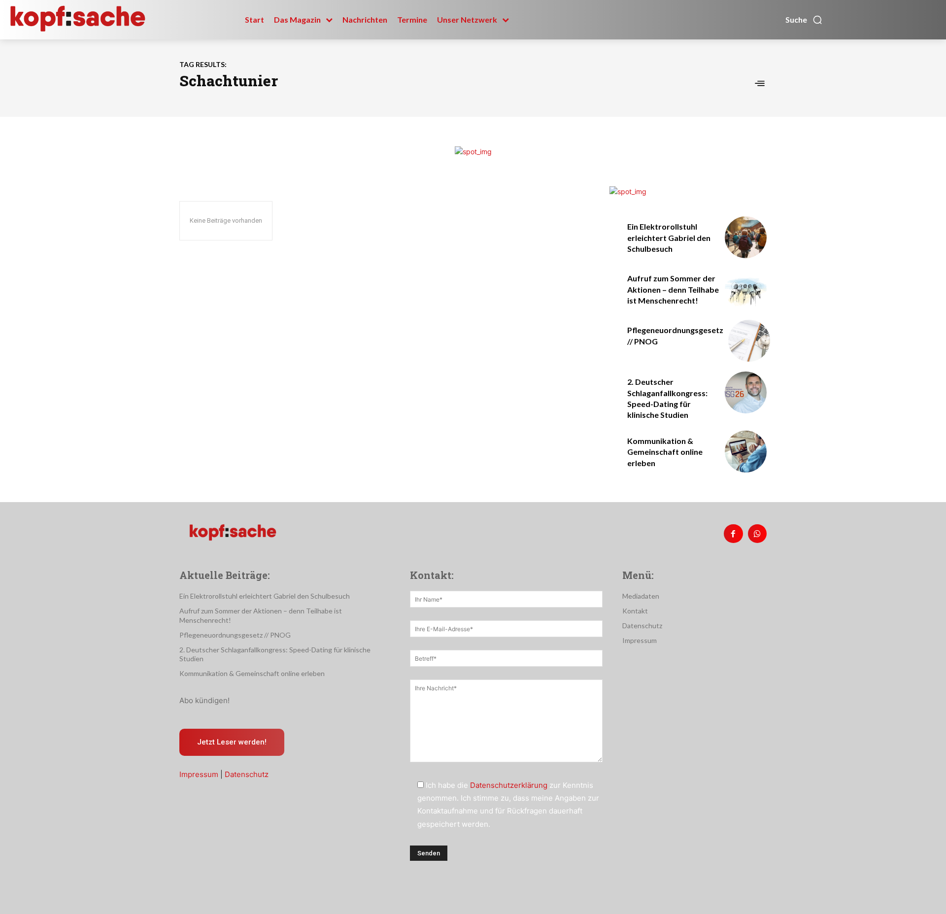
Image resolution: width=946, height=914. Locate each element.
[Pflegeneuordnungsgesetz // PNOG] (749, 341)
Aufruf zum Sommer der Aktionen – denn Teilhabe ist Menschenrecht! (673, 289)
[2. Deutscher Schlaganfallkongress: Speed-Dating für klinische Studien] (746, 392)
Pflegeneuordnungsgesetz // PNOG (235, 635)
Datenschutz (247, 774)
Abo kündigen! (204, 700)
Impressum (198, 774)
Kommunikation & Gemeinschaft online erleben (665, 452)
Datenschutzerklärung (508, 785)
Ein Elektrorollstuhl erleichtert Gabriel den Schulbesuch (668, 237)
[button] (804, 19)
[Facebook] (733, 533)
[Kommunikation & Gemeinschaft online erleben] (746, 452)
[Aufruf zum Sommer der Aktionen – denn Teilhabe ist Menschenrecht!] (746, 289)
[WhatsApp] (757, 533)
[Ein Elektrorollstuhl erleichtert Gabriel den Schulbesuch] (746, 237)
